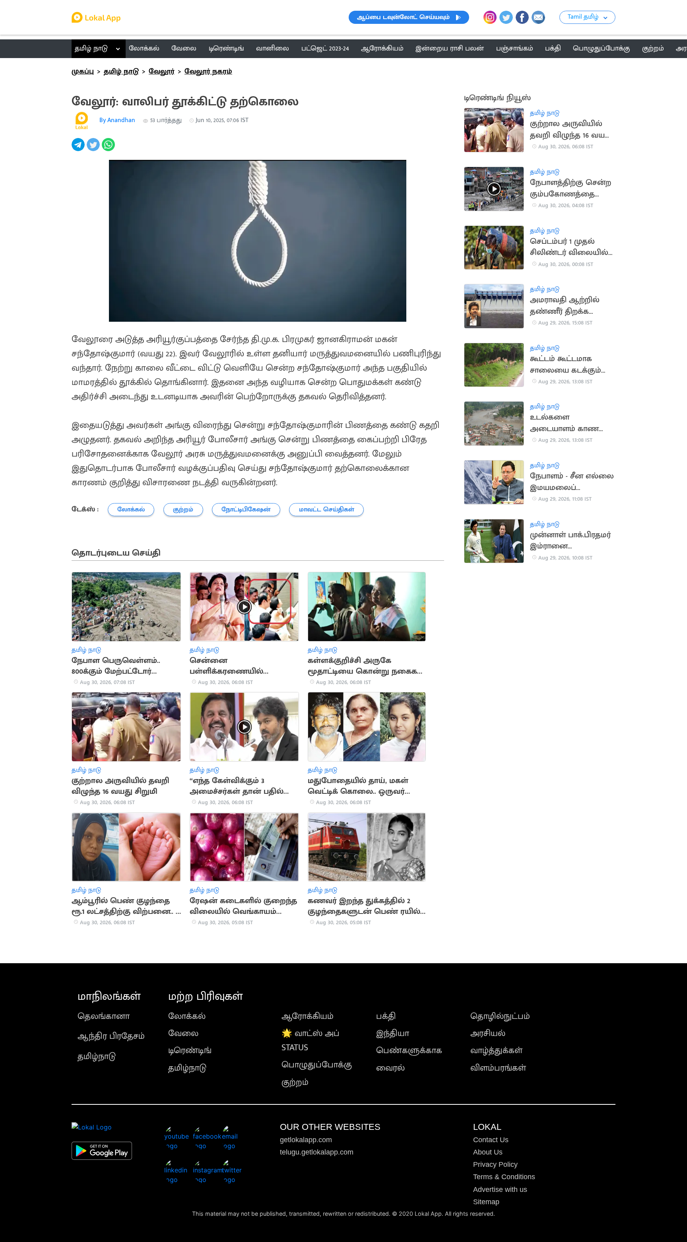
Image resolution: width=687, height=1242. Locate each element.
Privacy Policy (495, 1164)
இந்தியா (392, 1033)
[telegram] (79, 149)
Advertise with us (500, 1189)
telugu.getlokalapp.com (316, 1152)
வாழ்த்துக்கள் (496, 1050)
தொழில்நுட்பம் (500, 1016)
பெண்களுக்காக (409, 1050)
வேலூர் (162, 72)
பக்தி (386, 1016)
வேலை (183, 1033)
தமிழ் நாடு (91, 48)
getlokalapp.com (306, 1140)
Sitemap (486, 1202)
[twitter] (94, 149)
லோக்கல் (187, 1016)
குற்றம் (295, 1082)
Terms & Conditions (504, 1177)
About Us (488, 1152)
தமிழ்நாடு (97, 1056)
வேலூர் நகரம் (208, 72)
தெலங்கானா (104, 1016)
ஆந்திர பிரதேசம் (111, 1036)
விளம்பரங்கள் (498, 1068)
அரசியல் (487, 1033)
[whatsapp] (109, 149)
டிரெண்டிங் (190, 1050)
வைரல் (390, 1068)
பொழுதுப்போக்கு (316, 1065)
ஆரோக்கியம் (307, 1016)
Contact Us (490, 1140)
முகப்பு (83, 72)
